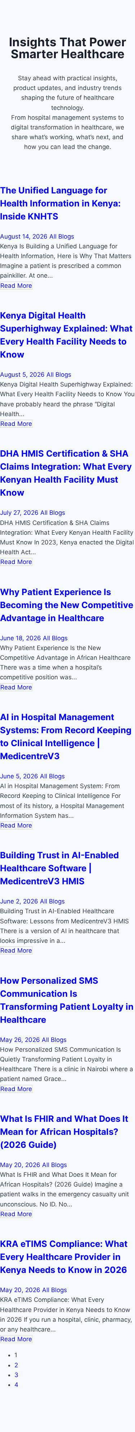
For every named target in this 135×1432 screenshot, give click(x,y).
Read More (16, 285)
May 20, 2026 (21, 1164)
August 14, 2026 (24, 236)
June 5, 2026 (20, 776)
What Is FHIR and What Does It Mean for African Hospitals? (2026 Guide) (64, 1131)
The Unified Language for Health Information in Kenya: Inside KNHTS (60, 203)
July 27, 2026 (20, 512)
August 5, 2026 (23, 374)
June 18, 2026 (21, 638)
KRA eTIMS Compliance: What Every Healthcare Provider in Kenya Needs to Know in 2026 (63, 1257)
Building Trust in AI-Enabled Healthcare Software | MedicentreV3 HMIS (59, 868)
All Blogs (61, 236)
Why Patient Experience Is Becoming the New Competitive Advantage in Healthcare (66, 605)
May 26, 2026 (21, 1039)
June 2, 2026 (20, 901)
